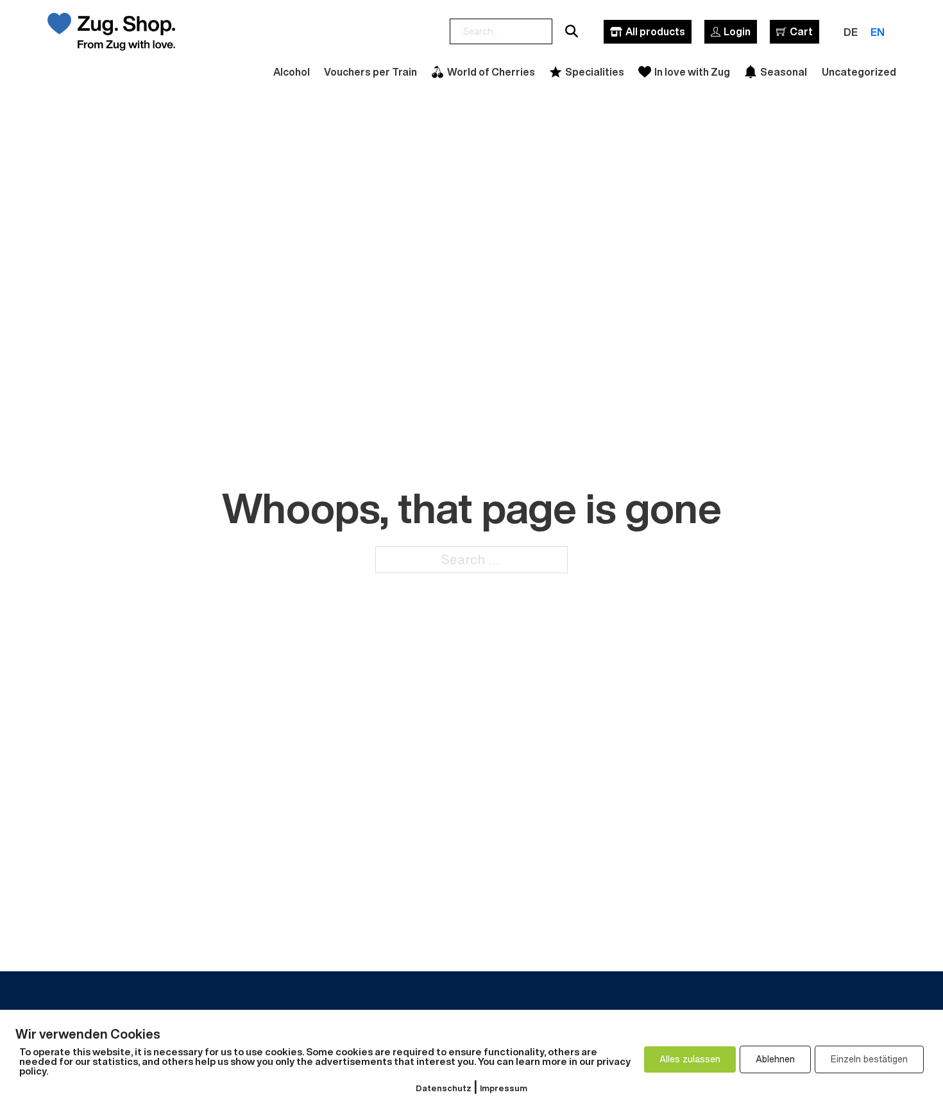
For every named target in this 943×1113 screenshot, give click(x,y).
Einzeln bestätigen (869, 1059)
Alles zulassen (689, 1059)
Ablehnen (775, 1059)
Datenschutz (443, 1088)
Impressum (503, 1088)
